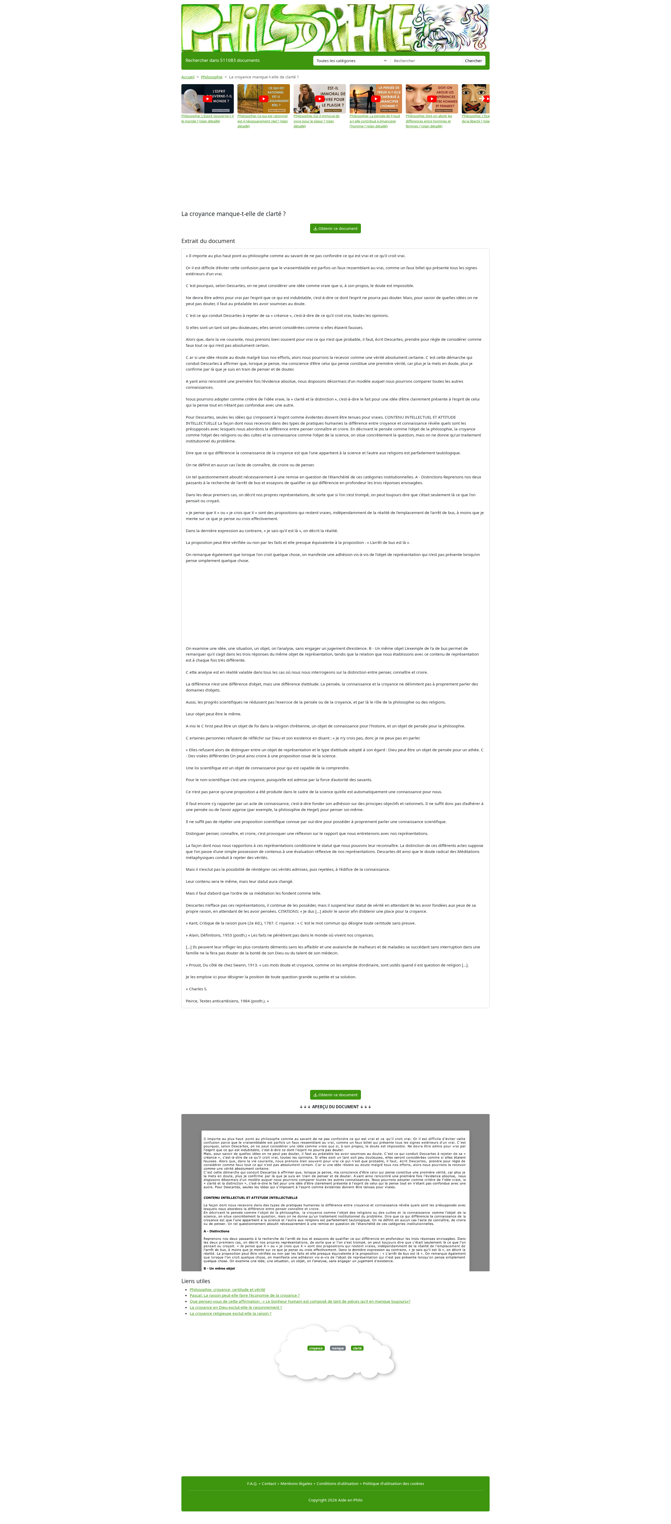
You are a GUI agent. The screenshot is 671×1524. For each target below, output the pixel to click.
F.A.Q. (252, 1483)
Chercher (473, 60)
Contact (269, 1483)
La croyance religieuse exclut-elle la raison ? (231, 1313)
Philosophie (212, 76)
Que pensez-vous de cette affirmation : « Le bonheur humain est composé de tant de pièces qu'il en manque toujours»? (300, 1301)
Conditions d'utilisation (338, 1483)
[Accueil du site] (335, 25)
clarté (357, 1348)
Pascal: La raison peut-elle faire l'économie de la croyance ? (245, 1295)
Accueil (187, 76)
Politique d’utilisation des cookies (393, 1483)
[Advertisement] (335, 169)
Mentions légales (296, 1483)
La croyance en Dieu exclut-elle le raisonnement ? (236, 1307)
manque (338, 1348)
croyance (316, 1348)
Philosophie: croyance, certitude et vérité (227, 1289)
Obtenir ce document (337, 228)
